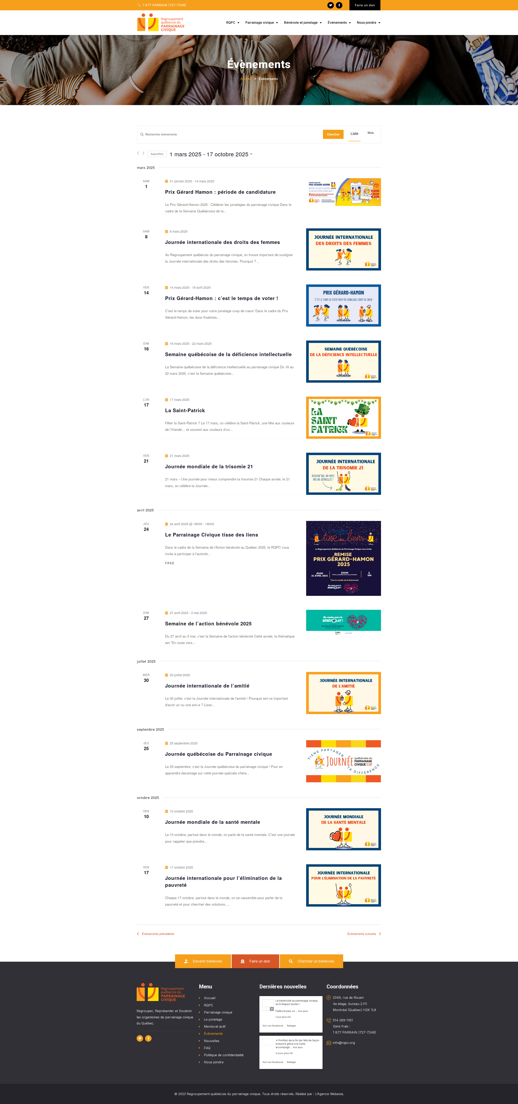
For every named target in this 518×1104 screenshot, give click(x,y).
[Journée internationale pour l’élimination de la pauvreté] (343, 885)
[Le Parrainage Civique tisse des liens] (343, 558)
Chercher (333, 134)
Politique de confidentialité (224, 1055)
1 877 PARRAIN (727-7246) (164, 5)
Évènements (337, 22)
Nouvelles (211, 1041)
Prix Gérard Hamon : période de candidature (220, 191)
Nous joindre (366, 22)
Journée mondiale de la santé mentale (212, 821)
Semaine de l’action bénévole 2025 (208, 623)
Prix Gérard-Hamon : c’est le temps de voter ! (221, 298)
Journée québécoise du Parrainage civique (218, 753)
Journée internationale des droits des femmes (222, 241)
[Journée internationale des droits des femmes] (343, 249)
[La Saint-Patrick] (343, 418)
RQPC (230, 22)
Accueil (209, 998)
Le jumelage (213, 1019)
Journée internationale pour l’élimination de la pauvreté (223, 881)
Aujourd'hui (157, 153)
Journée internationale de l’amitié (207, 685)
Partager (291, 1025)
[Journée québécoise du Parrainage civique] (343, 761)
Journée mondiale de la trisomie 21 (209, 466)
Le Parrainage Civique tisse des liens (211, 534)
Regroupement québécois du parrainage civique (223, 1094)
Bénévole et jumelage (301, 22)
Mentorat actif (215, 1026)
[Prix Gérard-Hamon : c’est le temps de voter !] (343, 305)
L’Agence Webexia (329, 1094)
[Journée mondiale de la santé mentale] (343, 829)
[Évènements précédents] (138, 153)
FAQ (207, 1048)
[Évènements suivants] (143, 153)
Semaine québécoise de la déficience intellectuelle (228, 354)
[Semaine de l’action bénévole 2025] (343, 624)
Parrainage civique (259, 22)
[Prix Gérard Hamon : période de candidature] (343, 192)
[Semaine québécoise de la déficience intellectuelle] (343, 362)
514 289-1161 (343, 1020)
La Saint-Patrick (185, 410)
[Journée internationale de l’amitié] (343, 693)
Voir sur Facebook (273, 1025)
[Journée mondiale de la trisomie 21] (343, 474)
